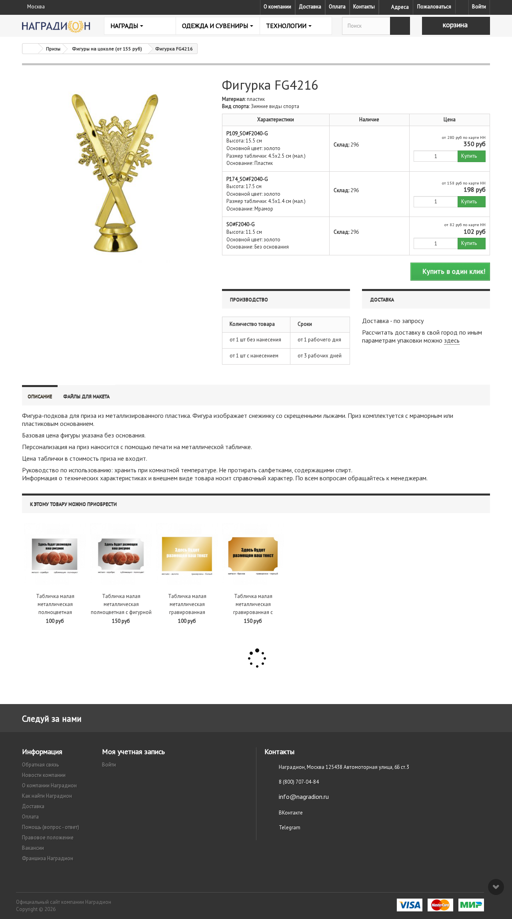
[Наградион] (56, 26)
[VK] (462, 7)
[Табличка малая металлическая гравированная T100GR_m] (187, 554)
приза (88, 415)
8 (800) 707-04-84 (299, 782)
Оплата (337, 6)
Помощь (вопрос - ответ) (50, 827)
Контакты (364, 6)
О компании (277, 6)
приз (83, 447)
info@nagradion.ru (304, 797)
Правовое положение (48, 837)
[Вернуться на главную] (30, 49)
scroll (496, 887)
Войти (479, 6)
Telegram (289, 827)
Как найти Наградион (47, 796)
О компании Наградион (49, 785)
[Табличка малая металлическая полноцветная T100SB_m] (55, 554)
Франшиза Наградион (47, 858)
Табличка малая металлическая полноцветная (55, 604)
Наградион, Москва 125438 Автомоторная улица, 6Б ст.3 (344, 767)
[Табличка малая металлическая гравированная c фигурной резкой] (253, 554)
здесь (452, 340)
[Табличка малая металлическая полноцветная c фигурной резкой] (121, 554)
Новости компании (44, 775)
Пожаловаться (434, 6)
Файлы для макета (86, 396)
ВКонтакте (291, 812)
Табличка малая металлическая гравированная (187, 604)
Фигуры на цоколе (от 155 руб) (107, 49)
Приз (354, 415)
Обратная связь (40, 764)
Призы (53, 49)
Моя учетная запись (133, 751)
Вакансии (33, 848)
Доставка (310, 6)
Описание (40, 396)
